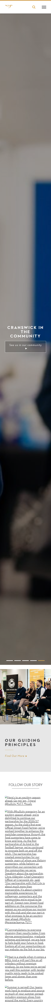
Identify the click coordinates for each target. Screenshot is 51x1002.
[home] (9, 7)
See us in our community (25, 345)
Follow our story (25, 785)
